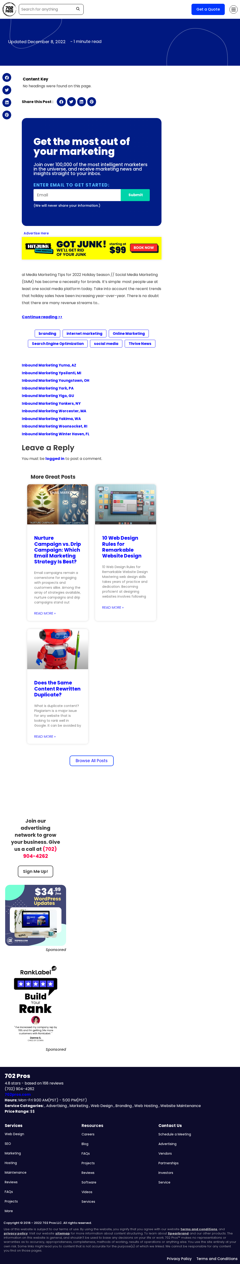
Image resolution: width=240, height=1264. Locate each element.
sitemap (62, 1233)
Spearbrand (178, 1233)
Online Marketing (129, 333)
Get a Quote (208, 9)
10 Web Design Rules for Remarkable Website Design (122, 547)
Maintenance (15, 1172)
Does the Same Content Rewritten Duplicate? (57, 688)
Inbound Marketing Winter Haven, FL (56, 434)
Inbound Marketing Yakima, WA (51, 418)
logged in (54, 458)
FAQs (9, 1191)
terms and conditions (198, 1229)
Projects (11, 1201)
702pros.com (18, 1094)
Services (13, 1125)
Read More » (45, 613)
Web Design (14, 1134)
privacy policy (16, 1233)
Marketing (13, 1153)
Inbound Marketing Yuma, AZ (49, 365)
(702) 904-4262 (40, 852)
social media (106, 343)
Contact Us (170, 1125)
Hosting (11, 1163)
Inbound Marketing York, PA (48, 388)
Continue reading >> (42, 317)
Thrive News (140, 343)
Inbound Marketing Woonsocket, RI (54, 426)
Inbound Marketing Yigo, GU (48, 395)
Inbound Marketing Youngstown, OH (55, 380)
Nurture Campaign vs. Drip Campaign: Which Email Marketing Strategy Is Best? (57, 550)
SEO (8, 1143)
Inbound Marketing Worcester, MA (54, 411)
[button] (6, 77)
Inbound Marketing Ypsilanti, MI (51, 372)
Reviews (11, 1182)
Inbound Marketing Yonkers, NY (51, 403)
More (9, 1211)
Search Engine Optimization (58, 343)
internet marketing (84, 333)
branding (47, 333)
